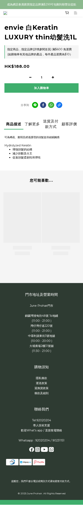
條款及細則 (41, 393)
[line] (35, 105)
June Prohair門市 (41, 305)
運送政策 (41, 383)
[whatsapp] (51, 105)
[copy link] (59, 105)
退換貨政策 (41, 388)
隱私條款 (41, 378)
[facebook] (43, 105)
